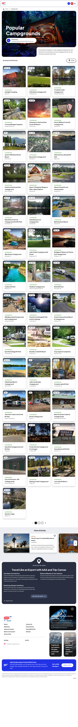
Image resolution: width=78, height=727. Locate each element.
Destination (14, 39)
